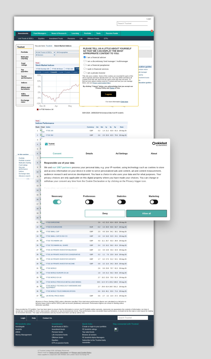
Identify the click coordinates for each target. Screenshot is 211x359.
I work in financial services (97, 69)
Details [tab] (89, 153)
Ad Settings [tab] (122, 153)
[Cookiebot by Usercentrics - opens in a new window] (154, 144)
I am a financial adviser (96, 57)
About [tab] (154, 153)
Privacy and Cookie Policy (101, 83)
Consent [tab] (57, 153)
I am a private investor (95, 73)
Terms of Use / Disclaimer (58, 352)
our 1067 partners (61, 167)
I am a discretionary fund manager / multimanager (107, 61)
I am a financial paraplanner (98, 65)
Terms (112, 88)
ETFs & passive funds (60, 343)
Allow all (146, 213)
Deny (105, 213)
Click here (124, 102)
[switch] (89, 202)
